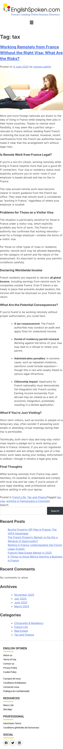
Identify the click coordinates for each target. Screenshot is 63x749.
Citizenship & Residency (28, 623)
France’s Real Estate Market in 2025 (30, 552)
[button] (31, 22)
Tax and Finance (37, 497)
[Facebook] (6, 743)
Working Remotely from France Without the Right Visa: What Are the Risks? (31, 53)
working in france (17, 501)
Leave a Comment (39, 501)
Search (4, 505)
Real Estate (21, 630)
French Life (19, 497)
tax (59, 497)
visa (2, 501)
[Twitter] (13, 743)
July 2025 (20, 598)
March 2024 (21, 606)
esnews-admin (42, 66)
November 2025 (24, 594)
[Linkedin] (19, 743)
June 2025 (20, 602)
